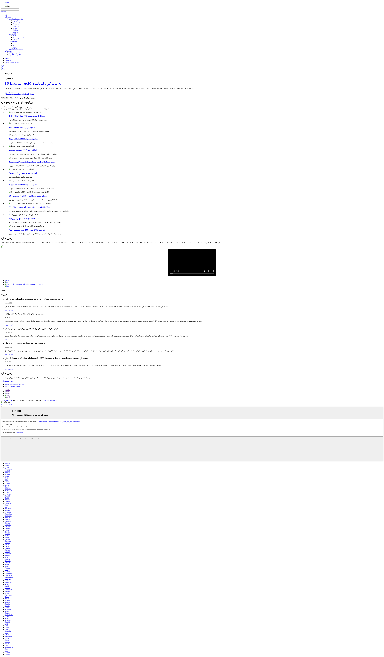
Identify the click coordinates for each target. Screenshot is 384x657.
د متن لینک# (212, 249)
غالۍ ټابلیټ (12, 34)
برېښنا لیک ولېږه (6, 404)
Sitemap (46, 400)
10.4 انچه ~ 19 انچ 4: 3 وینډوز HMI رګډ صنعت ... (28, 196)
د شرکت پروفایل (14, 53)
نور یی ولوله (9, 92)
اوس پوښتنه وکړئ (7, 381)
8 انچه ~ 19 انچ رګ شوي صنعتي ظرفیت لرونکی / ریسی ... (31, 162)
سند (10, 56)
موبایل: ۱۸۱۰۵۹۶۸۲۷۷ (12, 386)
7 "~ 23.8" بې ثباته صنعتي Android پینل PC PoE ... (29, 207)
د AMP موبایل (54, 400)
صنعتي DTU (17, 22)
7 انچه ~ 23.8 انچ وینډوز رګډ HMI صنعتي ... (26, 219)
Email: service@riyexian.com (14, 384)
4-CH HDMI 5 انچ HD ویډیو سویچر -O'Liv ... (27, 116)
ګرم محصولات (7, 400)
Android (15, 30)
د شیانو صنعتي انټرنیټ (16, 19)
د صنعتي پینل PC (14, 26)
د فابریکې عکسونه (15, 54)
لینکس (15, 39)
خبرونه (7, 58)
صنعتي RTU (17, 24)
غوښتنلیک (8, 60)
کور (6, 15)
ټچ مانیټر (15, 32)
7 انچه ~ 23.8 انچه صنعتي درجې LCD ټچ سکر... (27, 230)
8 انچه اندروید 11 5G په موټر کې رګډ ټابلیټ (33, 83)
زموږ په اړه (8, 51)
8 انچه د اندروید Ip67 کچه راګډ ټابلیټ (23, 139)
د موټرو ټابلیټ (13, 41)
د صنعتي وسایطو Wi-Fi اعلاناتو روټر (23, 150)
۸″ (13, 45)
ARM (14, 36)
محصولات (8, 17)
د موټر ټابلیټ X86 (18, 37)
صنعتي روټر (17, 21)
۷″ (13, 43)
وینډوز (15, 28)
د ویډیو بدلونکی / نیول (16, 49)
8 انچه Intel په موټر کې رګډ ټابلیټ (22, 127)
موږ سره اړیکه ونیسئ (12, 62)
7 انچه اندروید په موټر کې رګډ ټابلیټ (23, 173)
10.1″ (14, 47)
